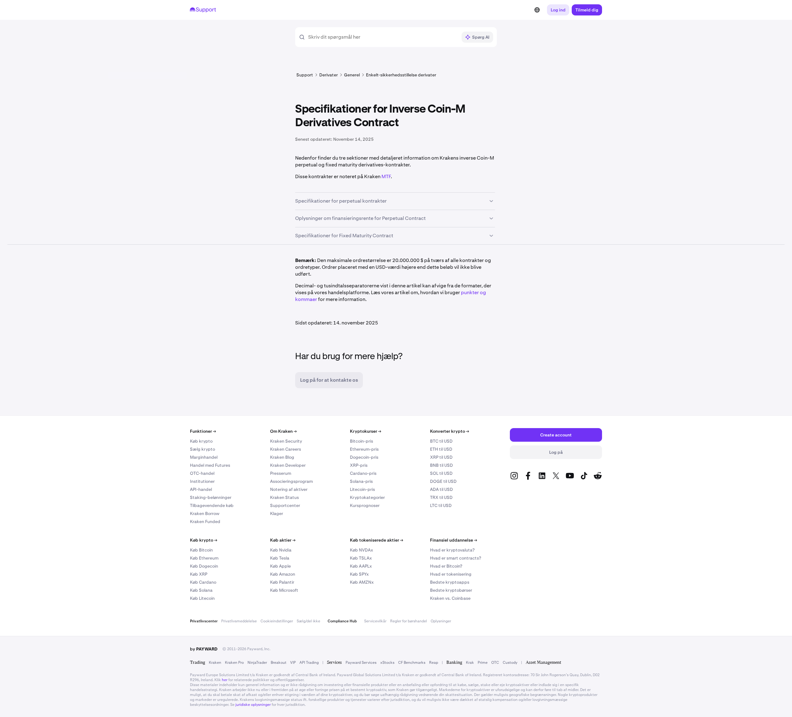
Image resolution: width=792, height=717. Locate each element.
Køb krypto (201, 441)
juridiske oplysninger (253, 704)
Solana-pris (361, 481)
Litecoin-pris (362, 489)
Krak (470, 662)
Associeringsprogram (291, 481)
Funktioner (203, 431)
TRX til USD (441, 497)
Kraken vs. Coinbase (450, 598)
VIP (293, 662)
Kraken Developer (288, 465)
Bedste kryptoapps (449, 582)
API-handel (201, 489)
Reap (433, 662)
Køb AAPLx (361, 566)
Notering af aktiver (289, 489)
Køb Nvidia (280, 550)
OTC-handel (202, 473)
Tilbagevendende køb (212, 505)
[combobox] (383, 37)
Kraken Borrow (204, 513)
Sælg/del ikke (308, 621)
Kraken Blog (282, 457)
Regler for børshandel (408, 621)
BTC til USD (441, 441)
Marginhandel (203, 457)
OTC (495, 662)
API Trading (309, 662)
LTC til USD (441, 505)
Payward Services (361, 662)
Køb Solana (201, 590)
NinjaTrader (257, 662)
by (203, 649)
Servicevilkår (375, 621)
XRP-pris (359, 465)
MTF (386, 176)
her (224, 679)
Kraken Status (284, 497)
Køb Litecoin (202, 598)
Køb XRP (198, 574)
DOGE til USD (443, 481)
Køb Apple (280, 566)
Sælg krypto (202, 449)
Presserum (280, 473)
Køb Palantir (282, 582)
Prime (483, 662)
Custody (510, 662)
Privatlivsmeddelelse (239, 621)
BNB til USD (441, 465)
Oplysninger (441, 621)
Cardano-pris (363, 473)
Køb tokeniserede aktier (376, 540)
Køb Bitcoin (201, 550)
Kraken (215, 662)
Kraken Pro (234, 662)
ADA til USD (441, 489)
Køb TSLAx (361, 558)
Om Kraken (283, 431)
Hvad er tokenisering (450, 574)
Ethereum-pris (364, 449)
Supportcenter (285, 505)
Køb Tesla (279, 558)
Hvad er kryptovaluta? (452, 550)
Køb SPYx (359, 574)
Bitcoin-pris (361, 441)
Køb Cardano (203, 582)
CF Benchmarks (411, 662)
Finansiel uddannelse (453, 540)
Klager (276, 513)
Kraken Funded (205, 521)
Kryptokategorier (367, 497)
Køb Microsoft (284, 590)
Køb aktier (282, 540)
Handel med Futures (210, 465)
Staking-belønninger (210, 497)
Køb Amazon (282, 574)
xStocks (387, 662)
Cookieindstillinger (276, 621)
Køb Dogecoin (204, 566)
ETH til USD (441, 449)
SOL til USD (441, 473)
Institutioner (202, 481)
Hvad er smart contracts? (455, 558)
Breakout (278, 662)
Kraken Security (286, 441)
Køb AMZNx (362, 582)
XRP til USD (441, 457)
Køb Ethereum (204, 558)
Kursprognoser (365, 505)
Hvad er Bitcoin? (446, 566)
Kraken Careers (285, 449)
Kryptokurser (365, 431)
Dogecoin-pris (364, 457)
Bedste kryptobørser (451, 590)
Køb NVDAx (361, 550)
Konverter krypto (449, 431)
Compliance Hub (342, 621)
